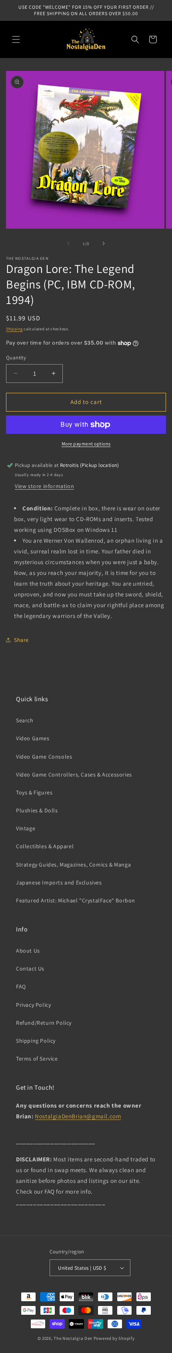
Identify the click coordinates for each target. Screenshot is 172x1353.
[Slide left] (68, 243)
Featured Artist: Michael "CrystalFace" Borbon (75, 900)
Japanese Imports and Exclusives (59, 882)
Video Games (33, 738)
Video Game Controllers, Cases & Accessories (74, 774)
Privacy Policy (33, 1004)
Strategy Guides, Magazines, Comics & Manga (73, 864)
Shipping (14, 328)
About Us (28, 950)
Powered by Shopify (114, 1338)
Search (25, 720)
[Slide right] (103, 243)
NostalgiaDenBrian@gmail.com (78, 1116)
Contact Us (30, 968)
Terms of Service (37, 1058)
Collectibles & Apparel (45, 846)
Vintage (25, 828)
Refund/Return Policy (44, 1022)
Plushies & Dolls (37, 810)
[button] (16, 39)
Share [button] (21, 639)
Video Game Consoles (44, 756)
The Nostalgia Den (73, 1338)
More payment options (86, 444)
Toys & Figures (34, 792)
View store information (44, 486)
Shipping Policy (36, 1040)
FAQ (21, 986)
